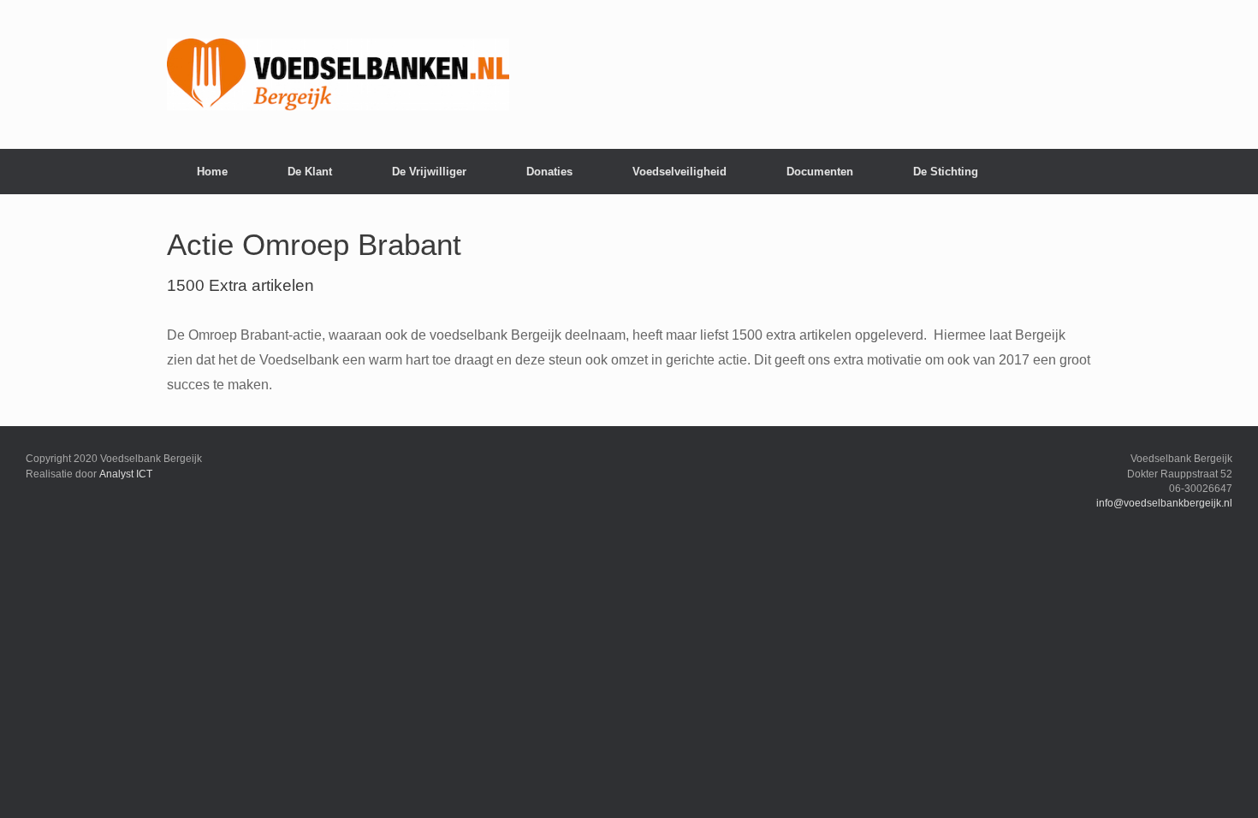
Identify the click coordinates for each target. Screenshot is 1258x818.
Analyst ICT (125, 474)
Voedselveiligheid (679, 171)
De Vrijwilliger (429, 171)
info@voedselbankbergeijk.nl (1164, 503)
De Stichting (945, 171)
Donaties (549, 171)
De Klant (310, 171)
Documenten (819, 171)
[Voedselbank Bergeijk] (338, 74)
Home (212, 171)
